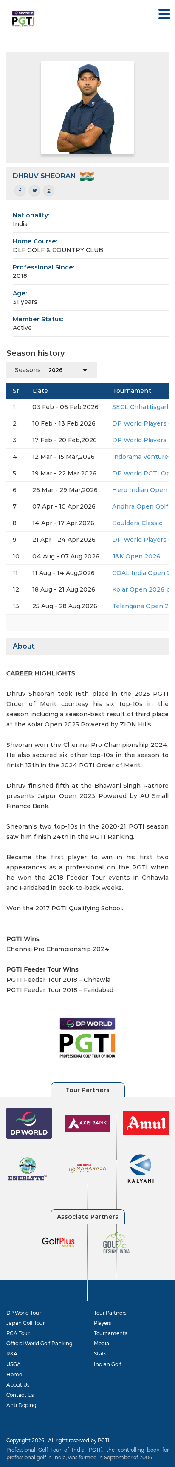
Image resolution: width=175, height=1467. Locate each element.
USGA (13, 1364)
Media (101, 1343)
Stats (100, 1353)
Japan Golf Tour (25, 1323)
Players (102, 1323)
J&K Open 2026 (136, 556)
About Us (17, 1384)
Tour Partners (110, 1312)
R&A (11, 1353)
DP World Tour (23, 1312)
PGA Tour (17, 1333)
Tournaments (110, 1333)
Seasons (28, 370)
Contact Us (20, 1395)
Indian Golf (107, 1364)
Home (14, 1374)
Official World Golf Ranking (39, 1343)
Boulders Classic (137, 523)
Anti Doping (21, 1405)
